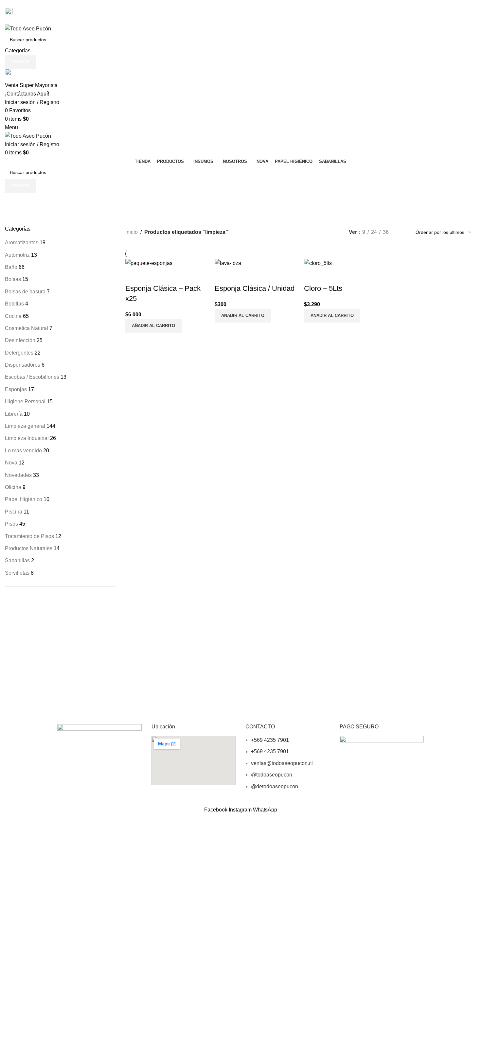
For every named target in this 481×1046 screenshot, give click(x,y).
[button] (153, 326)
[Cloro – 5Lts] (318, 263)
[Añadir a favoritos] (151, 275)
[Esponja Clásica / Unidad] (228, 263)
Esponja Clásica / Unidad (254, 288)
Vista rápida (133, 275)
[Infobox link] (240, 403)
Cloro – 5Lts (323, 288)
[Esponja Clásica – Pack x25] (148, 263)
